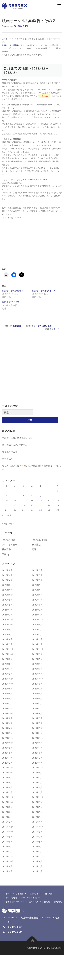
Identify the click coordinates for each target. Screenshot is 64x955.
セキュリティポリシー (15, 901)
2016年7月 (37, 866)
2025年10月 (8, 594)
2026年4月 (7, 580)
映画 (50, 325)
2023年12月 (8, 649)
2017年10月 (8, 831)
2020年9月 (37, 742)
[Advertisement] (28, 243)
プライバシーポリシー (30, 897)
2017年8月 (7, 836)
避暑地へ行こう (9, 451)
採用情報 (58, 901)
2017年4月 (7, 846)
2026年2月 (7, 585)
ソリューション (34, 893)
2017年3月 (37, 846)
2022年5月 (37, 693)
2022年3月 (37, 698)
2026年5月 (37, 575)
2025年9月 (37, 594)
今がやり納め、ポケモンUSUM (17, 437)
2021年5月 (37, 723)
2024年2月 (7, 644)
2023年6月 (7, 663)
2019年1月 (37, 792)
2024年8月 (7, 629)
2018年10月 (8, 802)
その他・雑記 (8, 539)
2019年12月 (8, 767)
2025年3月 (37, 609)
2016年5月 (37, 871)
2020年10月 (8, 742)
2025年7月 (37, 599)
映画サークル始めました (44, 290)
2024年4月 (7, 639)
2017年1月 (37, 851)
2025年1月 (37, 614)
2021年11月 (38, 708)
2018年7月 (37, 807)
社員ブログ (33, 901)
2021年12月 (8, 708)
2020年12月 (8, 738)
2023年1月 (37, 673)
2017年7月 (37, 836)
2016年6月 (7, 871)
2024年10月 (8, 624)
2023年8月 (7, 659)
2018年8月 (7, 807)
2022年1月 (37, 703)
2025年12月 (8, 589)
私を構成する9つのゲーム (14, 444)
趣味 (34, 549)
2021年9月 (37, 713)
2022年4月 (7, 698)
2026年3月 (37, 580)
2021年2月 (7, 733)
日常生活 (36, 544)
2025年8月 (7, 599)
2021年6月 (7, 723)
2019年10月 (8, 772)
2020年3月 (37, 757)
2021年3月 (37, 728)
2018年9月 (37, 802)
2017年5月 (37, 841)
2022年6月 (7, 693)
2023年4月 (7, 668)
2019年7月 (37, 777)
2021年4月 (7, 728)
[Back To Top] (32, 940)
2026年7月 (37, 570)
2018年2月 (7, 821)
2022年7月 (37, 688)
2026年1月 (37, 585)
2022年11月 (38, 678)
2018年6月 (7, 812)
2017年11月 (38, 826)
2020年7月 (37, 747)
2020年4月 (7, 757)
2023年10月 (8, 654)
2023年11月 (38, 649)
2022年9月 (37, 683)
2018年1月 (37, 821)
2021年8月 (7, 718)
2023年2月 (7, 673)
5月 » (11, 523)
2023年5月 (37, 663)
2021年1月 (37, 733)
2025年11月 (38, 589)
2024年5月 (37, 634)
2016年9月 (37, 861)
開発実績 (48, 893)
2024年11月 (38, 619)
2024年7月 (37, 629)
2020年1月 (37, 762)
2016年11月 (38, 856)
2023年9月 (37, 654)
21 (40, 505)
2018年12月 (8, 797)
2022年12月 (8, 678)
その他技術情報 (39, 539)
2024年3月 (37, 639)
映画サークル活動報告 (13, 290)
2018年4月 (7, 817)
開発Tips (6, 554)
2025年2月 (7, 614)
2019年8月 (7, 777)
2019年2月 (7, 792)
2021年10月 (8, 713)
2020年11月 (38, 738)
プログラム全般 (9, 544)
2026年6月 (7, 575)
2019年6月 (7, 782)
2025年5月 (37, 604)
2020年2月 (7, 762)
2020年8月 (7, 747)
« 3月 (4, 523)
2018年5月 (37, 812)
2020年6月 (7, 752)
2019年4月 (7, 787)
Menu (59, 5)
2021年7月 (37, 718)
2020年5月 (37, 752)
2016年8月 (7, 866)
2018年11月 (38, 797)
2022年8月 (7, 688)
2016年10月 (8, 861)
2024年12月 (8, 619)
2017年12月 (8, 826)
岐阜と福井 (7, 458)
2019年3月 (37, 787)
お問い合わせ (11, 897)
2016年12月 (8, 856)
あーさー (58, 329)
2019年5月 (37, 782)
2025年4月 (7, 609)
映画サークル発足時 (10, 45)
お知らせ (46, 901)
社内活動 (17, 325)
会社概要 (19, 893)
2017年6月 (7, 841)
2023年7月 (37, 659)
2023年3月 (37, 668)
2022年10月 (8, 683)
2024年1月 (37, 644)
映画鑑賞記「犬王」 (12, 302)
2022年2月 (7, 703)
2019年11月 (38, 767)
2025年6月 (7, 604)
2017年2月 (7, 851)
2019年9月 (37, 772)
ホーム (8, 893)
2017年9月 (37, 831)
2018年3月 (37, 817)
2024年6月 (7, 634)
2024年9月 (37, 624)
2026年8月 (7, 570)
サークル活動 (40, 325)
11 (15, 500)
